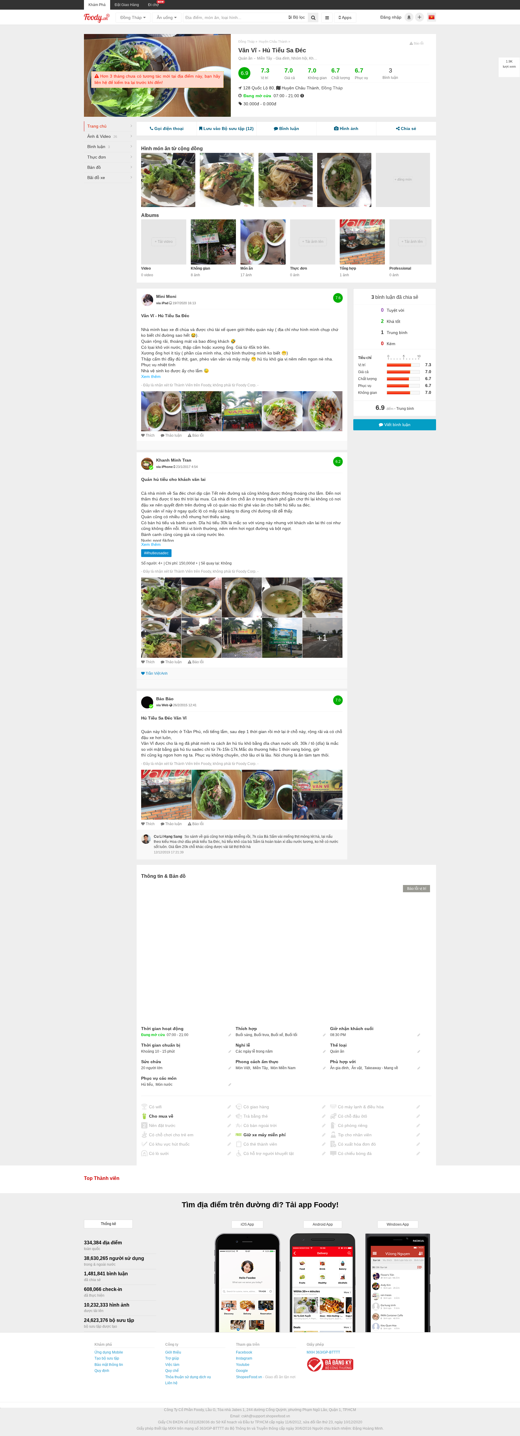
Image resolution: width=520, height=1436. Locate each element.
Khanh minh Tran (173, 460)
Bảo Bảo (165, 698)
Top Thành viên (101, 1178)
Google (242, 1371)
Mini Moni (166, 296)
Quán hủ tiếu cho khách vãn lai (173, 479)
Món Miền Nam (283, 1068)
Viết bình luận (396, 424)
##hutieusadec (156, 553)
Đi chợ (153, 5)
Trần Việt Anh (157, 673)
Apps (346, 17)
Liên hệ (171, 1383)
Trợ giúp (172, 1358)
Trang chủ (97, 126)
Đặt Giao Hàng (127, 5)
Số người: (149, 563)
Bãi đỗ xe (96, 177)
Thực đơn (96, 157)
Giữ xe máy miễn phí (264, 1134)
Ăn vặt (356, 1068)
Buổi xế (277, 1035)
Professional (400, 268)
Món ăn (246, 268)
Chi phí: (172, 563)
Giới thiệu (173, 1352)
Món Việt (243, 1068)
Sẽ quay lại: (210, 563)
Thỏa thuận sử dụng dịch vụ (188, 1377)
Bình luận (98, 146)
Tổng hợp (348, 268)
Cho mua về (161, 1116)
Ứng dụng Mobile (108, 1352)
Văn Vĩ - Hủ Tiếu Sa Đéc (165, 315)
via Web (162, 705)
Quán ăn (245, 58)
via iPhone (165, 467)
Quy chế (172, 1371)
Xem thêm (151, 376)
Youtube (242, 1365)
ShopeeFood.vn (249, 1377)
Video (146, 268)
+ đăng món (403, 179)
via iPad (162, 303)
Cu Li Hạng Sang (168, 836)
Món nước (164, 1084)
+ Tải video (164, 242)
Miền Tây (264, 58)
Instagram (244, 1358)
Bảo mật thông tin (108, 1365)
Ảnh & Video (102, 136)
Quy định (101, 1371)
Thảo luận (173, 435)
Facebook (244, 1352)
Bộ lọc (298, 17)
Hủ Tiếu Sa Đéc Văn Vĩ (164, 718)
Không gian (200, 268)
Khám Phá (97, 5)
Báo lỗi (198, 435)
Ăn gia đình (339, 1068)
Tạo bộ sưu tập (106, 1358)
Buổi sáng (244, 1035)
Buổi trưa (261, 1035)
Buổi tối (291, 1035)
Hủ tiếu (147, 1084)
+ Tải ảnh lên (312, 242)
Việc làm (172, 1365)
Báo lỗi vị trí (416, 889)
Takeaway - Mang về (381, 1068)
